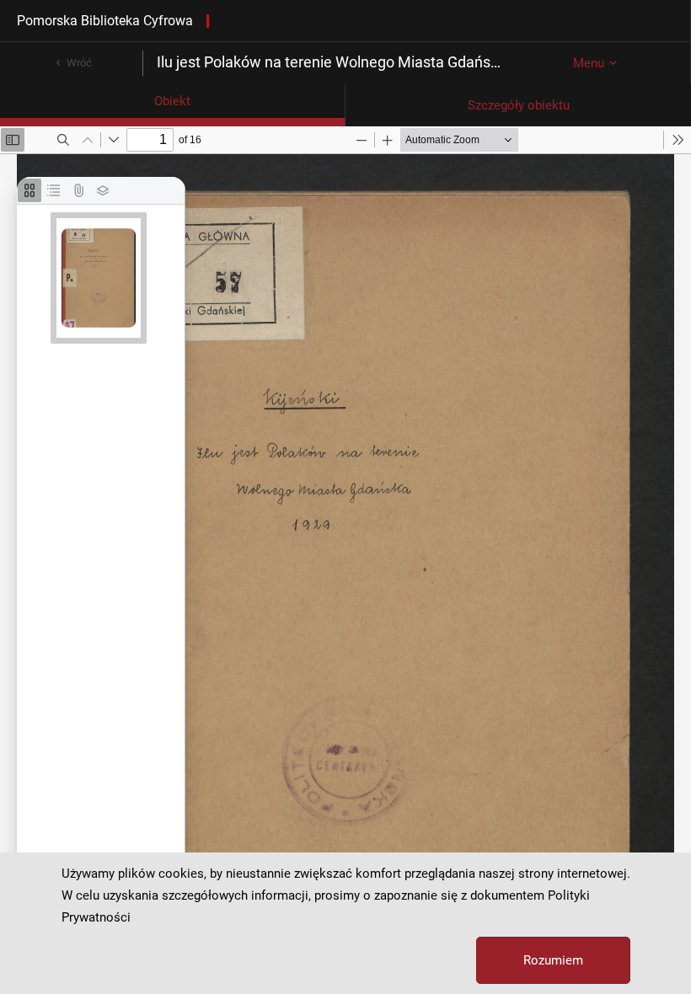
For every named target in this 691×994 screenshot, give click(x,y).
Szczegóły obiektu (519, 105)
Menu (588, 63)
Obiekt (172, 101)
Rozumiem (553, 960)
